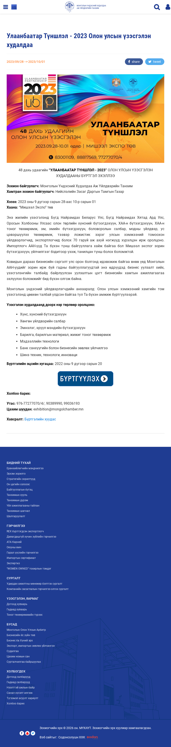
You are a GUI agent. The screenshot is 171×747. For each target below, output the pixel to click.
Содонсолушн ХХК (71, 737)
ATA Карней (14, 542)
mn (14, 7)
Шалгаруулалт (16, 516)
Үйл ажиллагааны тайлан (23, 505)
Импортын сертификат (21, 558)
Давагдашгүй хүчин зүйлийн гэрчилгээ (31, 536)
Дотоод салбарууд (18, 676)
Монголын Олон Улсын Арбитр (26, 629)
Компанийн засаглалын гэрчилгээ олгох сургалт (38, 589)
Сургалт (13, 578)
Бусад (12, 624)
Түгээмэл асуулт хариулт (22, 698)
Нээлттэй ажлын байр (21, 687)
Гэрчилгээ (16, 526)
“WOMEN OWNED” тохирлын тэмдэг (29, 568)
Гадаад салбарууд (18, 682)
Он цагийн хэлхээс (18, 484)
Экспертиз (13, 563)
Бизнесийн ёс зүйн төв (21, 635)
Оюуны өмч (14, 547)
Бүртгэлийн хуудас (40, 419)
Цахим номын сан (18, 656)
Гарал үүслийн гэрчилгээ (22, 552)
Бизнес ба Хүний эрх (20, 640)
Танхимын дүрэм (17, 500)
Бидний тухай (19, 463)
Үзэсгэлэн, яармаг (23, 598)
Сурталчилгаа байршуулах (24, 661)
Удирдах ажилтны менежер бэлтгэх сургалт (34, 583)
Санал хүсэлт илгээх (20, 692)
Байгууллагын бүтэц (20, 489)
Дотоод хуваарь (17, 604)
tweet (157, 61)
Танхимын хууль (17, 495)
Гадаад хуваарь (17, 609)
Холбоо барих (15, 703)
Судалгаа (13, 651)
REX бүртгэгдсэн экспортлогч (25, 531)
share (135, 61)
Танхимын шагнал (18, 510)
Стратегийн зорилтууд (21, 479)
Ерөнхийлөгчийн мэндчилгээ (25, 468)
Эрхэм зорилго (16, 473)
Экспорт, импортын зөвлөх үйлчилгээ (31, 645)
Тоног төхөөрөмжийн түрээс (25, 614)
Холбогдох (16, 671)
